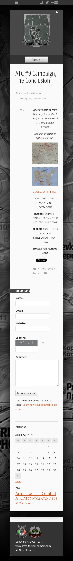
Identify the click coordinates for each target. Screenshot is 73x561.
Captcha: (20, 337)
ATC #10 (37, 273)
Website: (20, 323)
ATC (19, 498)
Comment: (21, 357)
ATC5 (53, 498)
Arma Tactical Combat (31, 93)
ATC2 (27, 498)
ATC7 (24, 503)
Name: (19, 298)
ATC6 (18, 503)
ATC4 (45, 498)
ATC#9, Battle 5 (47, 269)
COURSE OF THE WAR (45, 191)
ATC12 (31, 503)
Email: (19, 310)
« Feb (18, 481)
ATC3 (36, 498)
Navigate (36, 60)
